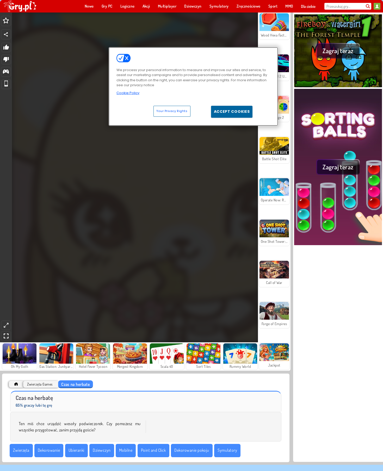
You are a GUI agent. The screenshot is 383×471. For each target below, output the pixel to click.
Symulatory (227, 450)
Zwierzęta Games (39, 384)
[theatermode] (6, 325)
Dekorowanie (49, 450)
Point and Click (153, 450)
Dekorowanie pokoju (191, 450)
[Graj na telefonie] (6, 84)
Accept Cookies (232, 111)
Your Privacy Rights (172, 111)
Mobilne (125, 450)
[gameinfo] (6, 72)
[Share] (6, 34)
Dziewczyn (101, 450)
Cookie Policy (127, 92)
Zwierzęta (21, 450)
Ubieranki (76, 450)
